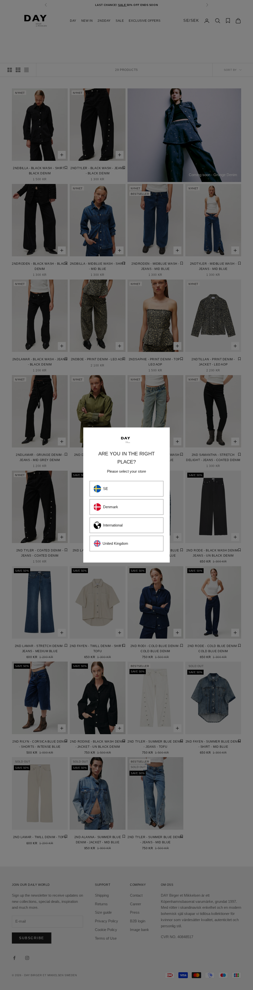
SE (105, 488)
